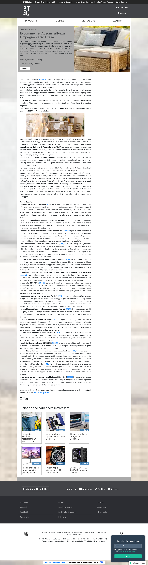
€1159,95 (70, 220)
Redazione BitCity (35, 60)
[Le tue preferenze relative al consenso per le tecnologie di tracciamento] (137, 563)
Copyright (101, 502)
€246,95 (70, 377)
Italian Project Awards (104, 2)
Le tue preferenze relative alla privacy (83, 562)
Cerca (123, 13)
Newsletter (123, 8)
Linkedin (115, 489)
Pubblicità (24, 512)
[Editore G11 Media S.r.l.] (122, 534)
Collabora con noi (65, 507)
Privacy (61, 502)
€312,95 (42, 283)
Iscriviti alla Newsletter (35, 489)
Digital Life (88, 20)
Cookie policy (102, 507)
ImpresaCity (51, 2)
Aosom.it (42, 80)
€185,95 (74, 351)
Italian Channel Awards (84, 2)
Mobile (59, 20)
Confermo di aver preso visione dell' (126, 550)
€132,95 (47, 364)
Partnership (24, 517)
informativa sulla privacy (127, 551)
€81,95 (68, 309)
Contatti (23, 507)
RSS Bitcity (62, 517)
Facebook (86, 489)
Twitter (101, 489)
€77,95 (57, 319)
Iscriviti (128, 556)
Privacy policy (102, 512)
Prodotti (31, 20)
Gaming (117, 20)
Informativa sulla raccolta (55, 562)
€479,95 (68, 259)
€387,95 (63, 244)
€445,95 (67, 231)
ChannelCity (39, 2)
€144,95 (55, 343)
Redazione (24, 502)
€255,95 (23, 275)
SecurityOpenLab (65, 2)
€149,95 (61, 296)
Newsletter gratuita (41, 393)
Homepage (24, 29)
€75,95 (60, 333)
